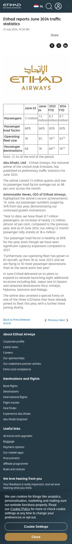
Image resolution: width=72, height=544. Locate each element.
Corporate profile (13, 341)
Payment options (13, 447)
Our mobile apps (13, 452)
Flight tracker (11, 402)
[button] (38, 6)
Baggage (8, 441)
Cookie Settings (36, 526)
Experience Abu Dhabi (16, 413)
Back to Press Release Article (16, 321)
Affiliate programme (15, 463)
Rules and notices (14, 469)
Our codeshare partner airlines (22, 364)
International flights (15, 397)
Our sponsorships (13, 358)
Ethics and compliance (17, 369)
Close (36, 537)
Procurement (11, 458)
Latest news (10, 347)
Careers (8, 352)
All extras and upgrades (17, 436)
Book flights (10, 386)
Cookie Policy (20, 509)
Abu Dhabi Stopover (15, 419)
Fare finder (10, 408)
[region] (36, 517)
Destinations (11, 391)
